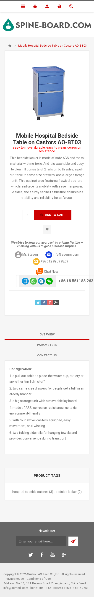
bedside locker (66, 492)
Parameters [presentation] (47, 345)
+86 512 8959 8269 (54, 261)
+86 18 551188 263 (75, 280)
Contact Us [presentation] (47, 355)
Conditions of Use (39, 578)
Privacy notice (15, 578)
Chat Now (51, 271)
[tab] (47, 334)
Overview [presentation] (47, 334)
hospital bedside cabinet (30, 492)
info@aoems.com (66, 254)
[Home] (10, 45)
